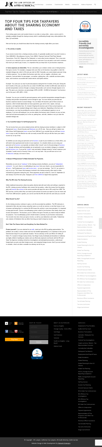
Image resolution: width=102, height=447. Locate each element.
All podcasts (81, 197)
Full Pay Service (82, 264)
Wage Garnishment (83, 307)
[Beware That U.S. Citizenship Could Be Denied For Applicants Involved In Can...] (100, 223)
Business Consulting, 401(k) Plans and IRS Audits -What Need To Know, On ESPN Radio (86, 122)
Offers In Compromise (84, 285)
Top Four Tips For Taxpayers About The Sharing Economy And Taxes (31, 12)
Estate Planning (82, 242)
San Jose (56, 338)
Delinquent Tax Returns (84, 233)
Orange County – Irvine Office (63, 329)
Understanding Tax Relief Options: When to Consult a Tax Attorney (86, 98)
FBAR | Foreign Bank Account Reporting (86, 259)
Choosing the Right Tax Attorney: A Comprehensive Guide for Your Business (86, 93)
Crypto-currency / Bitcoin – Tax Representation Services (86, 226)
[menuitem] (18, 4)
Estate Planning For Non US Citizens (85, 246)
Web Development (50, 443)
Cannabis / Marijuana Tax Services (85, 218)
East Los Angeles (59, 326)
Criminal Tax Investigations (85, 222)
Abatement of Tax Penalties (85, 207)
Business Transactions (84, 214)
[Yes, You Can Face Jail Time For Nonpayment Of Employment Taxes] (1, 223)
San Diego (57, 332)
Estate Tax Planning (83, 250)
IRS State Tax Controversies (85, 282)
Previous (91, 41)
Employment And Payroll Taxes (86, 236)
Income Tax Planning (83, 267)
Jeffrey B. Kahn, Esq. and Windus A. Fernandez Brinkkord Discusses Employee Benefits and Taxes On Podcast (86, 170)
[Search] (95, 4)
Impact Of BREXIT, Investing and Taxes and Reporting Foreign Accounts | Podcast (87, 164)
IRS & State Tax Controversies (86, 273)
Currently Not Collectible (84, 230)
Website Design (37, 443)
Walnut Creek (58, 346)
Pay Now (14, 339)
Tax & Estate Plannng (83, 301)
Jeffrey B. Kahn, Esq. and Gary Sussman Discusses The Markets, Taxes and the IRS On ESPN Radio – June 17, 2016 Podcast (87, 176)
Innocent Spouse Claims (84, 270)
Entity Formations (82, 239)
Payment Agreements (83, 288)
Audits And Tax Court (83, 211)
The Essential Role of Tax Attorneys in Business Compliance (86, 83)
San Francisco (58, 335)
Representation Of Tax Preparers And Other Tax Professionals (84, 293)
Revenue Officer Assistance (85, 298)
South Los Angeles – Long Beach (61, 342)
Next (95, 41)
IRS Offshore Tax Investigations (86, 276)
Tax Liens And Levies (83, 304)
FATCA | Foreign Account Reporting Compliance (84, 254)
